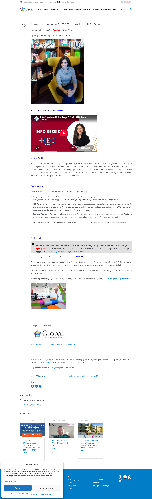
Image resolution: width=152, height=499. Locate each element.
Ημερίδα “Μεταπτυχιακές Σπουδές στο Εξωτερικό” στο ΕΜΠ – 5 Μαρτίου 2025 (32, 445)
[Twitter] (36, 386)
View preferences (47, 488)
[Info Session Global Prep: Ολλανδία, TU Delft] (61, 430)
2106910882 (52, 2)
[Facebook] (122, 2)
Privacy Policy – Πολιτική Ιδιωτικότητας (43, 495)
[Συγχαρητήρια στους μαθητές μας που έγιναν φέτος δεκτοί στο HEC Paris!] (90, 430)
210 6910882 (98, 480)
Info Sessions (48, 362)
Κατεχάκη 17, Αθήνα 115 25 (33, 2)
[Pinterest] (40, 386)
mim (65, 376)
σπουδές (95, 376)
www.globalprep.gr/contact (119, 279)
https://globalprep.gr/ (33, 404)
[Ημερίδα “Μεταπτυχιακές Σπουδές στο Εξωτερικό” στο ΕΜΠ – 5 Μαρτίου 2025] (32, 430)
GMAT (54, 169)
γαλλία (70, 376)
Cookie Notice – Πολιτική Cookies (18, 493)
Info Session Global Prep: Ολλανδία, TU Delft (60, 442)
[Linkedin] (125, 2)
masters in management (53, 376)
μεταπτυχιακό (79, 376)
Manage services (10, 481)
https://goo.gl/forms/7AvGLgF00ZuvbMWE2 (64, 251)
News (25, 453)
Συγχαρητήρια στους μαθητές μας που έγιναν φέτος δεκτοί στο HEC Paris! (89, 444)
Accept (17, 488)
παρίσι (88, 376)
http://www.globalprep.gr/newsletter (59, 368)
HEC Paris (38, 376)
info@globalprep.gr (68, 2)
